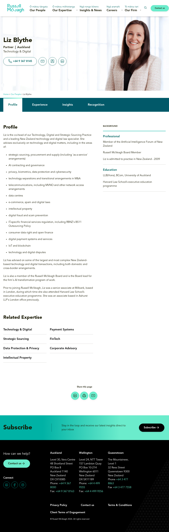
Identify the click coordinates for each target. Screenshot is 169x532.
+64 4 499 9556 (93, 491)
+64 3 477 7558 (122, 487)
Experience (40, 104)
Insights (67, 104)
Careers (113, 9)
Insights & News (91, 9)
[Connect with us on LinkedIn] (6, 485)
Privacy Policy (58, 505)
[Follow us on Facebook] (14, 485)
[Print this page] (84, 396)
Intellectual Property (17, 357)
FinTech (55, 339)
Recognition (96, 104)
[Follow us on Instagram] (22, 485)
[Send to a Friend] (93, 396)
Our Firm (131, 9)
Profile (12, 104)
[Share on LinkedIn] (75, 396)
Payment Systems (62, 329)
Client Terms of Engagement (67, 512)
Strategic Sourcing (16, 339)
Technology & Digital (17, 329)
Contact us (160, 8)
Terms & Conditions (120, 505)
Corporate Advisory (63, 348)
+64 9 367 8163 (65, 491)
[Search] (145, 7)
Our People (39, 9)
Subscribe (150, 427)
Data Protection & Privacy (21, 348)
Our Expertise (63, 9)
